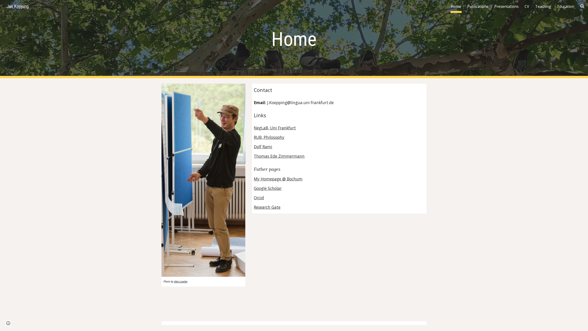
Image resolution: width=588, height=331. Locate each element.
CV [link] (527, 6)
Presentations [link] (506, 6)
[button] (582, 6)
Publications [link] (477, 6)
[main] (294, 39)
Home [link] (456, 6)
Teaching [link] (543, 6)
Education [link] (565, 6)
